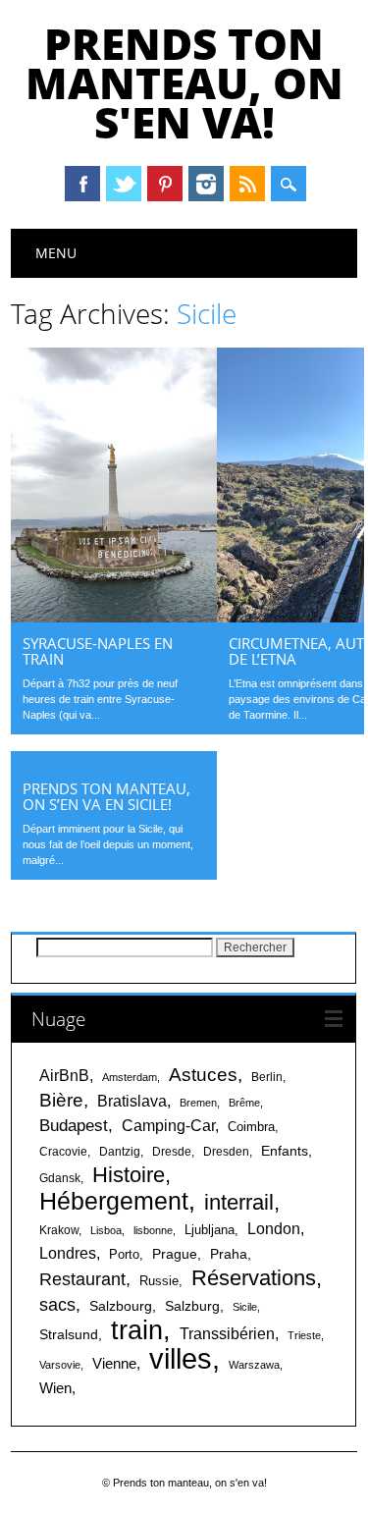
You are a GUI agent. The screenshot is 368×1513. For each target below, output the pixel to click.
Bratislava (132, 1101)
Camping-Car (168, 1125)
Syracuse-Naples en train (98, 651)
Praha (228, 1254)
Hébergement (113, 1201)
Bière (61, 1100)
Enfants (284, 1151)
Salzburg (192, 1306)
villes (180, 1358)
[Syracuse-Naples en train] (114, 617)
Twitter (123, 183)
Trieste (304, 1335)
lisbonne (153, 1230)
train (137, 1330)
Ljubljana (209, 1229)
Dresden (226, 1152)
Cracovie (63, 1152)
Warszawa (254, 1365)
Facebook (82, 183)
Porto (124, 1254)
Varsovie (59, 1365)
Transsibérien (227, 1333)
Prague (174, 1254)
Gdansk (59, 1178)
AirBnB (64, 1075)
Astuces (203, 1074)
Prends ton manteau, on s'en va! (184, 82)
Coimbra (251, 1126)
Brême (244, 1102)
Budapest (73, 1125)
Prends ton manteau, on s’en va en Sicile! (106, 796)
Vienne (114, 1363)
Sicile (245, 1307)
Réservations (253, 1278)
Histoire (128, 1174)
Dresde (171, 1152)
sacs (57, 1305)
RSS (247, 183)
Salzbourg (120, 1306)
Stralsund (68, 1334)
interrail (239, 1202)
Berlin (267, 1077)
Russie (159, 1280)
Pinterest (165, 183)
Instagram (206, 183)
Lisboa (106, 1230)
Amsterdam (129, 1077)
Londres (67, 1253)
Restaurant (82, 1279)
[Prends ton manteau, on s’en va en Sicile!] (114, 763)
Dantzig (119, 1152)
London (273, 1228)
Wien (55, 1387)
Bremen (198, 1102)
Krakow (59, 1230)
